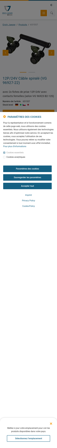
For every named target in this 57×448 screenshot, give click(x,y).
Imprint (28, 195)
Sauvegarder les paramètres (27, 177)
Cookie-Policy (28, 206)
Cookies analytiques (15, 157)
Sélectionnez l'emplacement (28, 438)
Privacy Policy (28, 200)
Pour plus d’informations (14, 146)
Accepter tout (27, 186)
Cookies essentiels (15, 152)
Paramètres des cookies (27, 168)
